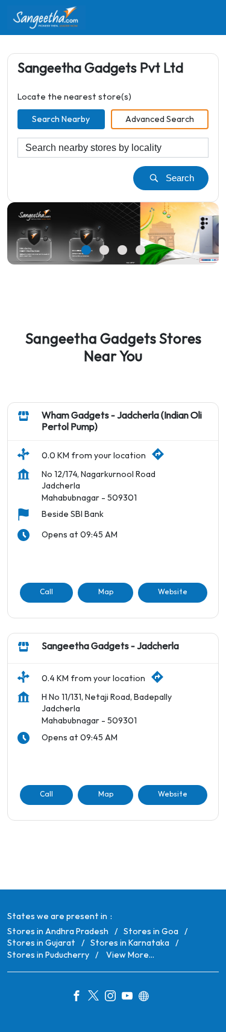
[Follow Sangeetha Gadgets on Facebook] (79, 997)
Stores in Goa (151, 930)
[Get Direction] (161, 457)
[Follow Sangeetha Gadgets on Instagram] (113, 997)
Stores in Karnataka (129, 942)
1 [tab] (86, 250)
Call (46, 592)
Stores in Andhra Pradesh (57, 930)
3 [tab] (122, 250)
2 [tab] (104, 250)
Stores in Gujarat (41, 942)
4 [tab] (140, 250)
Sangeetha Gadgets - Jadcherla (110, 646)
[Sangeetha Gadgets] (46, 17)
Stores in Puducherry (48, 954)
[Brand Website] (147, 997)
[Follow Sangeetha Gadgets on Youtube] (130, 997)
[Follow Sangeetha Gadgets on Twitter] (96, 997)
